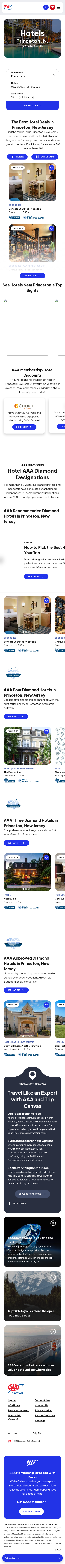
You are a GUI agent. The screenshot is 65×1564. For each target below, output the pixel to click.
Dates (14, 83)
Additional (17, 93)
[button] (28, 206)
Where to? (17, 72)
